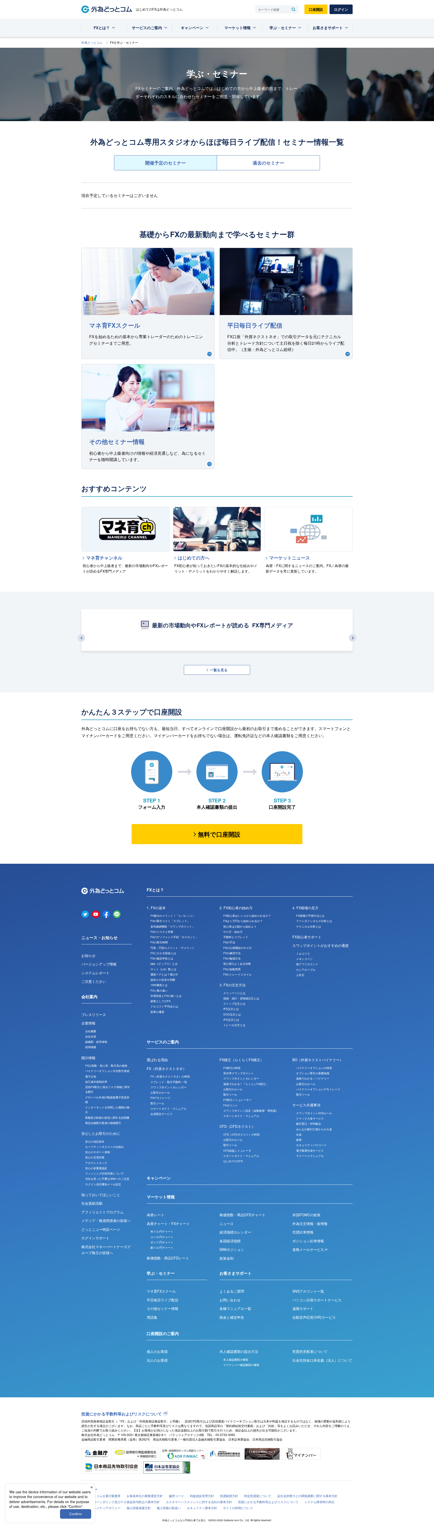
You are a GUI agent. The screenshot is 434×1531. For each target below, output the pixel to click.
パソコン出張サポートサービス (317, 1299)
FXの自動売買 (232, 969)
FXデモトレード (160, 1098)
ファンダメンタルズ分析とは (314, 921)
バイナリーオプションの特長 (314, 1068)
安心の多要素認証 (96, 1168)
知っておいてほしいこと (100, 1194)
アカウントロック (96, 1163)
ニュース (227, 1223)
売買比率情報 (302, 1232)
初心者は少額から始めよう (239, 926)
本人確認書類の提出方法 (239, 1351)
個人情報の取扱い (169, 1508)
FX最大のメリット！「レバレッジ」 (172, 915)
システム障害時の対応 (319, 1502)
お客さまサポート (328, 27)
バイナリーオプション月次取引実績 (107, 1071)
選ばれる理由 (157, 1059)
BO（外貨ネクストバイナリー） (317, 1059)
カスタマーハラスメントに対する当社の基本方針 (199, 1502)
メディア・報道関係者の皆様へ (106, 1220)
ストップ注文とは (234, 1003)
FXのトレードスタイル (237, 974)
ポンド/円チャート (161, 1242)
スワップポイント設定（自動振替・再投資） (251, 1110)
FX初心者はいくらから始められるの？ (247, 915)
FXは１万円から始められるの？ (243, 921)
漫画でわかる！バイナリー (312, 1078)
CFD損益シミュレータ (237, 1150)
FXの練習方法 (232, 953)
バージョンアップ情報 (99, 963)
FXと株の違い (159, 990)
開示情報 (88, 1057)
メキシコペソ (304, 959)
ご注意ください (93, 981)
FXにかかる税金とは (163, 953)
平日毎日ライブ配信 (162, 1299)
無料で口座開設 (219, 834)
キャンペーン (192, 27)
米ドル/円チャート (161, 1231)
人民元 (300, 975)
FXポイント (230, 1105)
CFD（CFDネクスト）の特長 (241, 1134)
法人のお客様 (157, 1360)
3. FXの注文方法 (233, 984)
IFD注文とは (231, 1009)
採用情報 (90, 1047)
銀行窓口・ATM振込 (308, 1123)
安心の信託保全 (94, 1141)
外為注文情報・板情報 (310, 1223)
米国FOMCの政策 (306, 1214)
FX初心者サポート (306, 936)
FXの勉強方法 (232, 958)
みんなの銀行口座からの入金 (314, 1129)
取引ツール (157, 1103)
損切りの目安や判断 (162, 980)
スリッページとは (234, 993)
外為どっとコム (91, 42)
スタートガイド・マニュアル (168, 1108)
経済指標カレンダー (235, 1232)
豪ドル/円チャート (161, 1247)
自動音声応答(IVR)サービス (314, 1317)
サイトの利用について (238, 1508)
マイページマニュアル (310, 1156)
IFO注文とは (231, 1019)
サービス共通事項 (306, 1104)
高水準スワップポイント (238, 1073)
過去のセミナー (268, 163)
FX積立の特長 (232, 1068)
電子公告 (90, 1076)
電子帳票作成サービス (310, 1150)
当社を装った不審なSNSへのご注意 (107, 1179)
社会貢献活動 (91, 1203)
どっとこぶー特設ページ (100, 1229)
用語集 (152, 1317)
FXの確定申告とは (161, 958)
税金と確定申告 (232, 1317)
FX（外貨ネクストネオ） (166, 1068)
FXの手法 (229, 942)
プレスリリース (93, 1014)
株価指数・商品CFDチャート (242, 1214)
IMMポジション (232, 1249)
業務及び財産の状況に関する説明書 (107, 1117)
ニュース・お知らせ (99, 937)
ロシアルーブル (305, 969)
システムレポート (95, 972)
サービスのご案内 (147, 27)
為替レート (155, 1214)
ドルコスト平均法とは (164, 1006)
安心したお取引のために (100, 1133)
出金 (299, 1134)
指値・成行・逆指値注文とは (241, 998)
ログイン (341, 9)
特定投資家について (257, 1496)
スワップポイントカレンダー (168, 1087)
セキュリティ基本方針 (202, 1508)
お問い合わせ (230, 1299)
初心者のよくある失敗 (237, 963)
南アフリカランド (307, 964)
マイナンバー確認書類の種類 (241, 1365)
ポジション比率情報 (308, 1240)
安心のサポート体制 (97, 1152)
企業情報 (88, 1023)
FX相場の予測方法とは (310, 915)
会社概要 (90, 1031)
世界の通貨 (157, 1012)
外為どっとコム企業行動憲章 (101, 1496)
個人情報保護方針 (139, 1508)
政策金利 (227, 1258)
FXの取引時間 (159, 942)
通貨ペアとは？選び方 (164, 974)
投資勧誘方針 (229, 1496)
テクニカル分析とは (308, 926)
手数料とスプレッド (235, 937)
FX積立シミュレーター (237, 1100)
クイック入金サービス (310, 1118)
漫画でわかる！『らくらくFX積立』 (245, 1084)
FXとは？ (102, 27)
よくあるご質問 (232, 1291)
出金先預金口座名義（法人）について (322, 1360)
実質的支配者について (310, 1351)
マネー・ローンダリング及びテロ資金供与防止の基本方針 (120, 1502)
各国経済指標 (230, 1240)
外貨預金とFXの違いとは (166, 996)
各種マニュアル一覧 (235, 1308)
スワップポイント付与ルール (314, 1113)
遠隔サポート (302, 1308)
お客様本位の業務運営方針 (145, 1496)
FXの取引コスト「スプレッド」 (170, 921)
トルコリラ (303, 953)
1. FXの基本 (156, 907)
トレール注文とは (234, 1025)
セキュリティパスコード (311, 1145)
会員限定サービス (161, 1114)
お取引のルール (160, 1092)
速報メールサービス (308, 1249)
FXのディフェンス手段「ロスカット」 (174, 937)
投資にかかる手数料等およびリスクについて (121, 1414)
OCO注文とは (232, 1014)
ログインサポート (95, 1237)
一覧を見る (219, 669)
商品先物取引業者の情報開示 (103, 1123)
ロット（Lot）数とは (163, 969)
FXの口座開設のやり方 (237, 948)
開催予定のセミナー (165, 163)
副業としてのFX (160, 1001)
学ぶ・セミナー (282, 27)
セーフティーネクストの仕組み (104, 1147)
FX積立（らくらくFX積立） (242, 1059)
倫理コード (176, 1496)
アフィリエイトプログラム (102, 1211)
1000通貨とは (159, 985)
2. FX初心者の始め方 (236, 907)
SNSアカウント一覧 (308, 1291)
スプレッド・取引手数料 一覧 (168, 1082)
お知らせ (88, 955)
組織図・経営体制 (96, 1042)
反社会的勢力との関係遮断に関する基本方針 (307, 1496)
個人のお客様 (157, 1351)
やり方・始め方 (233, 932)
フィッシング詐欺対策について (104, 1173)
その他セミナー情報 (162, 1308)
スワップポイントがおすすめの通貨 (320, 945)
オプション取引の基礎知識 (312, 1073)
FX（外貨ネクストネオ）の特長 (170, 1076)
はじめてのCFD (233, 1161)
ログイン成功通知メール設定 (103, 1184)
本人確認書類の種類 (235, 1359)
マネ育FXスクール (161, 1291)
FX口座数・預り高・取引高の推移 (106, 1065)
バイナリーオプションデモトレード (318, 1089)
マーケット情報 (237, 27)
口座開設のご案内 (163, 1333)
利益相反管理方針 (202, 1496)
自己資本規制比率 (96, 1082)
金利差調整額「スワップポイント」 (172, 926)
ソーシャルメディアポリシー (101, 1508)
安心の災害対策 (94, 1157)
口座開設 (316, 9)
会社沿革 (90, 1036)
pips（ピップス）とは (164, 963)
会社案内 (89, 996)
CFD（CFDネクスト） (237, 1126)
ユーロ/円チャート (161, 1237)
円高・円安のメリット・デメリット (172, 948)
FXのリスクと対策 (161, 932)
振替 (299, 1140)
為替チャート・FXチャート (168, 1223)
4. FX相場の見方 (305, 907)
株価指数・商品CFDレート (168, 1257)
